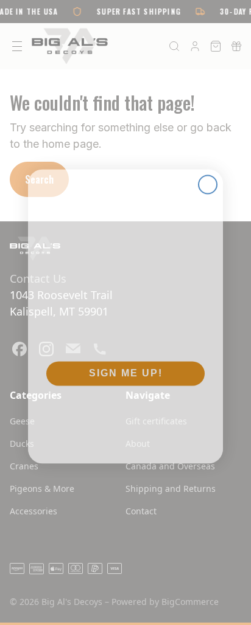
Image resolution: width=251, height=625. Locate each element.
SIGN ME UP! (126, 369)
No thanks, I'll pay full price (125, 406)
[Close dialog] (208, 180)
